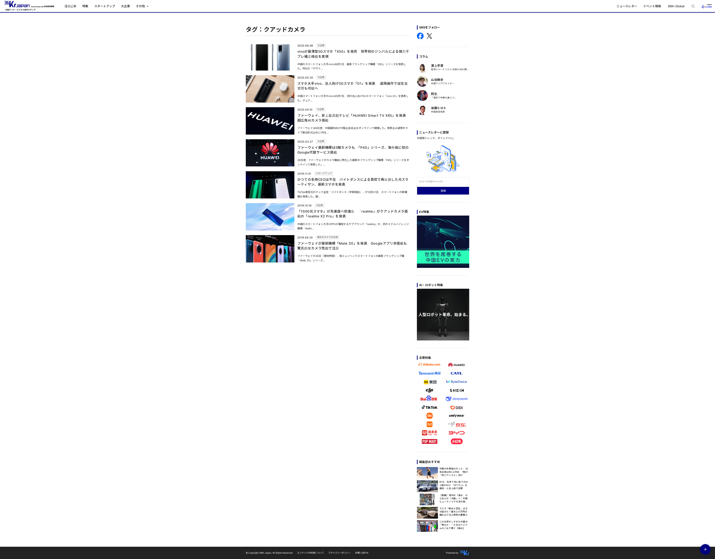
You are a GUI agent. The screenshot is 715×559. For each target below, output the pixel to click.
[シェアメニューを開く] (705, 549)
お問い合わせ (361, 552)
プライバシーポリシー (339, 552)
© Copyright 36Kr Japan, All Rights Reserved (269, 552)
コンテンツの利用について (310, 552)
